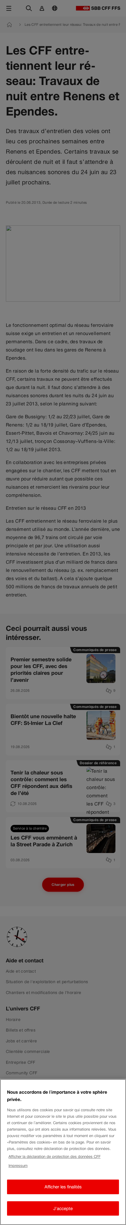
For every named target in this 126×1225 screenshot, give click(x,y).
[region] (63, 1152)
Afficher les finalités (63, 1186)
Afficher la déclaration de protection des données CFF (54, 1156)
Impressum (18, 1165)
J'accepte (63, 1208)
